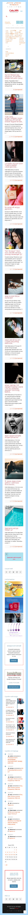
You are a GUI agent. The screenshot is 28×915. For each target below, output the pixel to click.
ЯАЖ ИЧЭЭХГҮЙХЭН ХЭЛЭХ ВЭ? (10, 54)
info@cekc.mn (14, 4)
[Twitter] (11, 7)
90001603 (18, 3)
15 (14, 854)
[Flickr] (15, 7)
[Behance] (20, 7)
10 (5, 854)
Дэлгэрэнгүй (18, 89)
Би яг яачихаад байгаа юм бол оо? (15, 770)
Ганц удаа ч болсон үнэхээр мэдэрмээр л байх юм (15, 787)
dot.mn (16, 908)
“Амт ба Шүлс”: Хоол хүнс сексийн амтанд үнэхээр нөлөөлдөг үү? (22, 37)
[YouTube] (13, 7)
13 (11, 854)
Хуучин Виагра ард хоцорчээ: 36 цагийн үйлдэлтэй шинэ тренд (13, 76)
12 (9, 854)
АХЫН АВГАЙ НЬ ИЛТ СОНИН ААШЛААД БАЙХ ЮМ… (13, 341)
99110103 (10, 3)
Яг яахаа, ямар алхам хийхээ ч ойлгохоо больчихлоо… (13, 483)
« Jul (6, 865)
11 (7, 854)
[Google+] (9, 7)
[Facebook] (7, 7)
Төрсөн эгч (10, 805)
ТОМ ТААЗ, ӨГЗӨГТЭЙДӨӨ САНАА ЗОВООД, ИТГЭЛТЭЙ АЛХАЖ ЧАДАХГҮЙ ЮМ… (10, 37)
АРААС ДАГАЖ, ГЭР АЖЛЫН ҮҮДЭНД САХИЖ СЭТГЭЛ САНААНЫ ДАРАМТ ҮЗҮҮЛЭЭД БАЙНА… (14, 388)
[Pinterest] (17, 7)
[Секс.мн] (14, 11)
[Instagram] (18, 7)
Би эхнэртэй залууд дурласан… (18, 33)
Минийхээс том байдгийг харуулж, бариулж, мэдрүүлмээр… (14, 822)
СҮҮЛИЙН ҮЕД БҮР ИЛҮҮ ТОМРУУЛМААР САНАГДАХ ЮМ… (14, 165)
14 (11, 136)
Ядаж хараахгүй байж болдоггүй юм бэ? (13, 436)
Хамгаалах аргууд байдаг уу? (11, 529)
